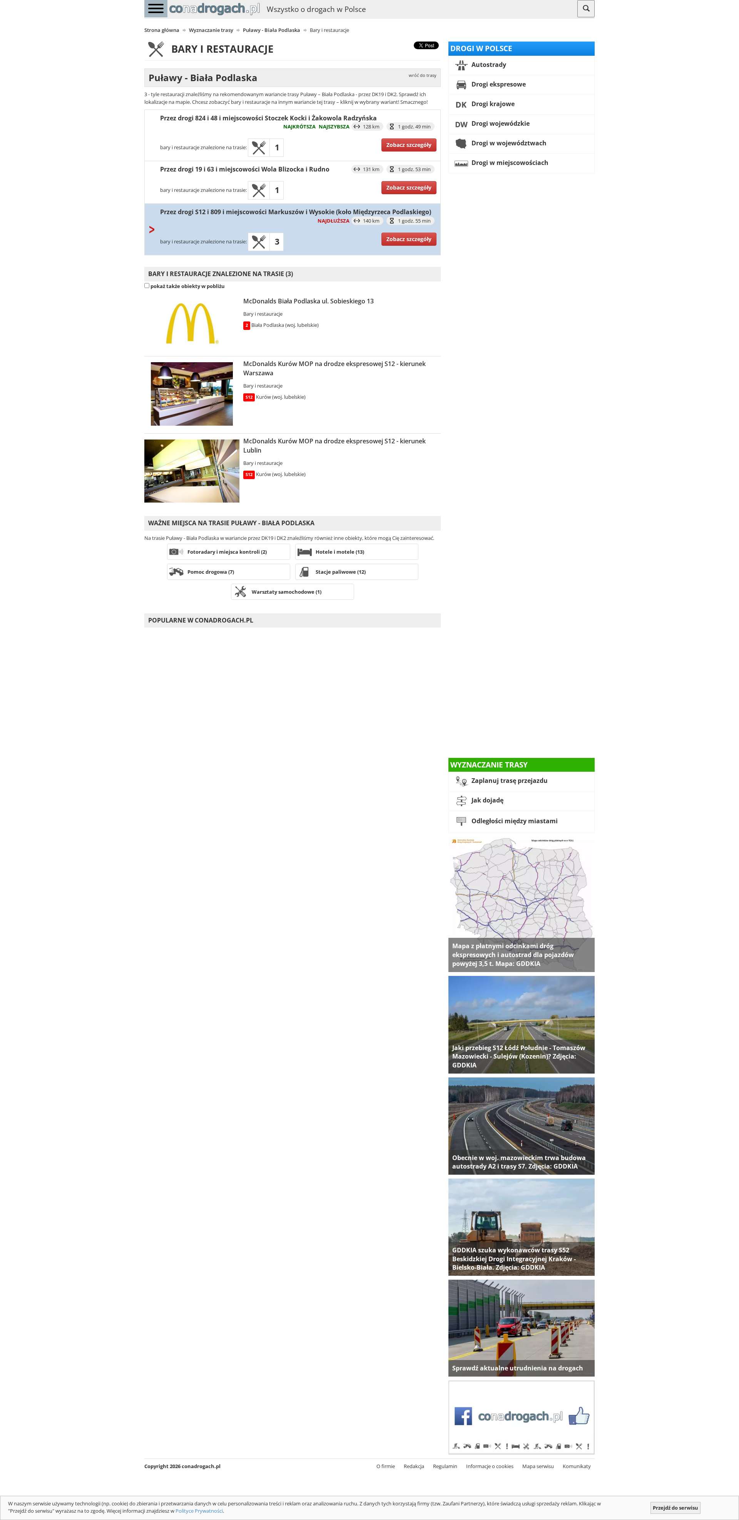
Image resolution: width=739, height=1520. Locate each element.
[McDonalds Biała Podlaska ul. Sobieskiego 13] (191, 324)
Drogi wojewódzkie (500, 123)
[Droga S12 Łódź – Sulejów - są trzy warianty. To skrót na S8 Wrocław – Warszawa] (521, 1024)
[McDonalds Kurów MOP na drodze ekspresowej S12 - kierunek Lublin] (191, 471)
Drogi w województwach (508, 143)
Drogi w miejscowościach (509, 162)
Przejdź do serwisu (675, 1507)
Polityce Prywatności (199, 1510)
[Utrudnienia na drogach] (521, 1327)
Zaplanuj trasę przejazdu (509, 781)
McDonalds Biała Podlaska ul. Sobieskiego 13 (308, 301)
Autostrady (488, 64)
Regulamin (445, 1466)
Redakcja (414, 1466)
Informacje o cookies (489, 1466)
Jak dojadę (486, 800)
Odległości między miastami (514, 821)
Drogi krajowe (492, 104)
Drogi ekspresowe (498, 84)
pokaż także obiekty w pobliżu (187, 286)
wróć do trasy (422, 75)
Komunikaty (577, 1466)
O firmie (385, 1466)
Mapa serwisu (538, 1466)
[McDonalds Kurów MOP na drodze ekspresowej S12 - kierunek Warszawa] (191, 394)
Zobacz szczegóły (408, 144)
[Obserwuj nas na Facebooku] (521, 1416)
